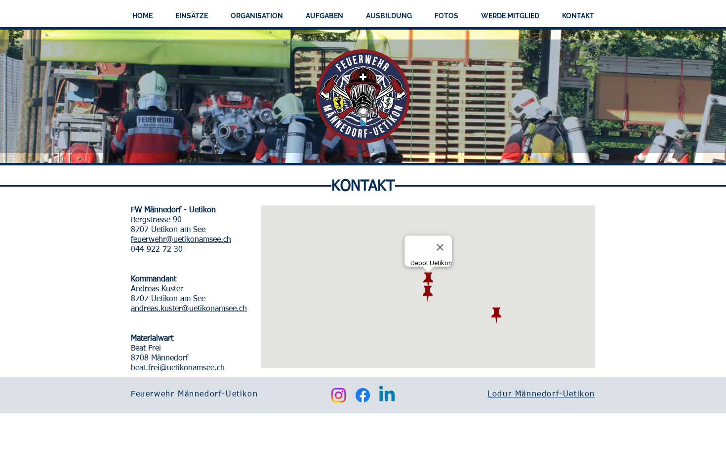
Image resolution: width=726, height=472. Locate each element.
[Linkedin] (387, 395)
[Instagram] (338, 395)
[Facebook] (362, 395)
